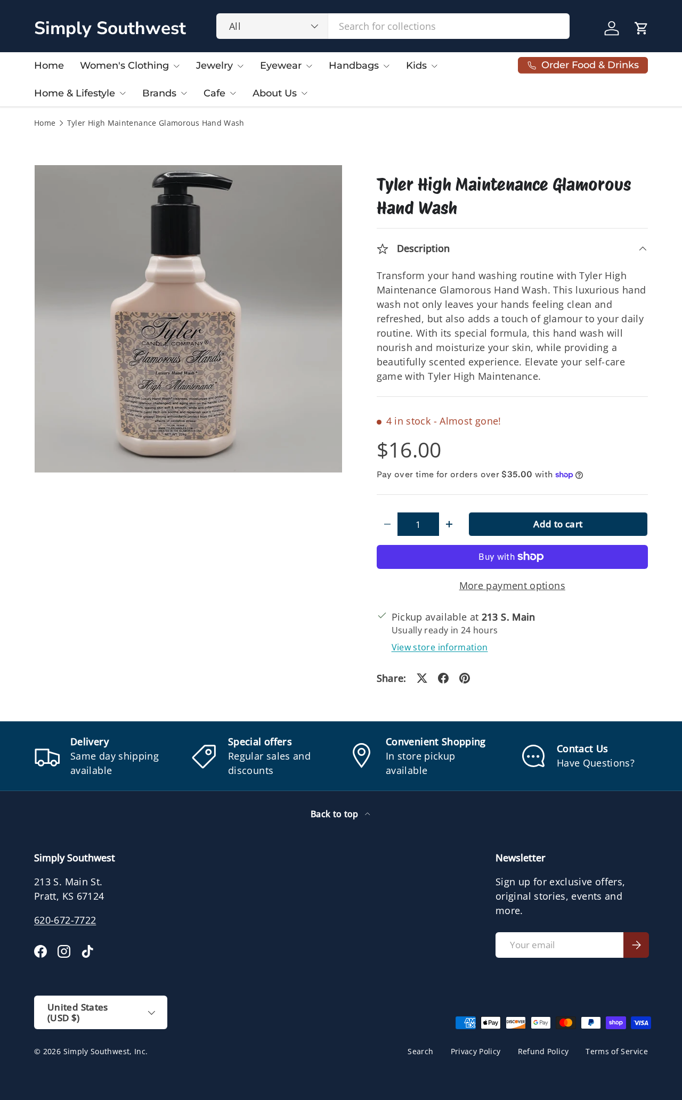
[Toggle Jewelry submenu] (240, 66)
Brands (159, 93)
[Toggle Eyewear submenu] (309, 66)
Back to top (336, 814)
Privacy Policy (476, 1051)
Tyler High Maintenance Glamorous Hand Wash (156, 123)
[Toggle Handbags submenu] (386, 66)
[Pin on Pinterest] (464, 678)
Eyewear (281, 65)
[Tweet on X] (422, 678)
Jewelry (214, 65)
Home (49, 65)
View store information (440, 647)
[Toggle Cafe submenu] (232, 93)
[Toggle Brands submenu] (183, 93)
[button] (641, 28)
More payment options (512, 585)
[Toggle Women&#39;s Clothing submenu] (176, 66)
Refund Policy (543, 1051)
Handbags (354, 65)
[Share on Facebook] (443, 678)
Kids (416, 65)
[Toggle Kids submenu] (434, 66)
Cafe (214, 93)
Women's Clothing (124, 65)
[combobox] (393, 26)
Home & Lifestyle (74, 93)
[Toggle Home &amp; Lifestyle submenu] (122, 93)
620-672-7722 (65, 920)
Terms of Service (617, 1051)
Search (420, 1051)
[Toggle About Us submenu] (304, 93)
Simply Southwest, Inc (104, 1051)
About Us (275, 93)
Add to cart (557, 524)
